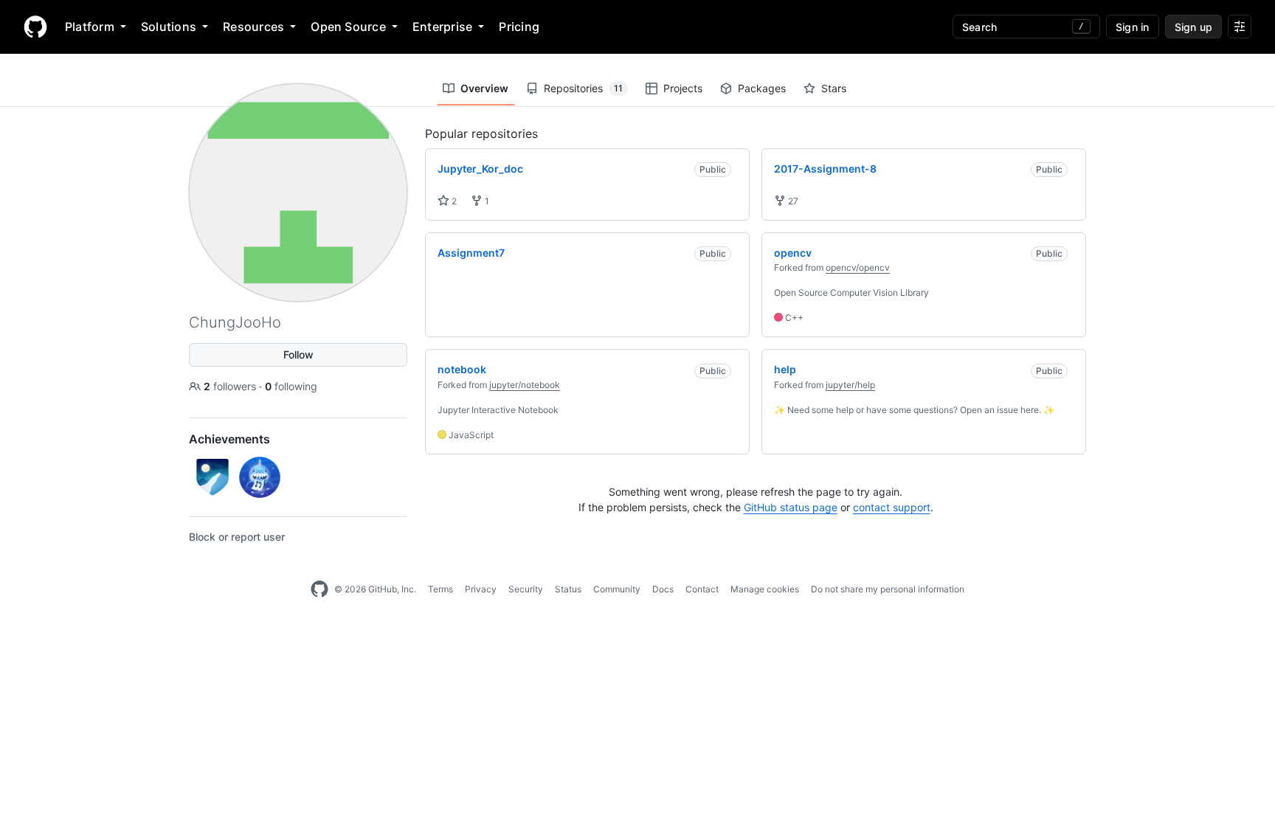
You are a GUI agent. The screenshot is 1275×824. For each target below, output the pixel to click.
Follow (298, 354)
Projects (682, 88)
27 (792, 201)
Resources (253, 26)
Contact (702, 589)
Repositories (583, 88)
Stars (833, 88)
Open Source (348, 26)
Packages (762, 88)
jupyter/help (850, 384)
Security (525, 589)
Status (568, 589)
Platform (89, 26)
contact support (891, 507)
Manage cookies (764, 589)
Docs (663, 589)
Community (616, 589)
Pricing (519, 26)
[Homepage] (35, 26)
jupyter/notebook (524, 384)
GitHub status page (790, 507)
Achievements (229, 439)
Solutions (168, 26)
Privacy (481, 589)
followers (231, 386)
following (291, 386)
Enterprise (442, 26)
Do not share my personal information (887, 589)
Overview (484, 88)
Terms (440, 589)
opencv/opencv (858, 267)
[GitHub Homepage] (319, 589)
